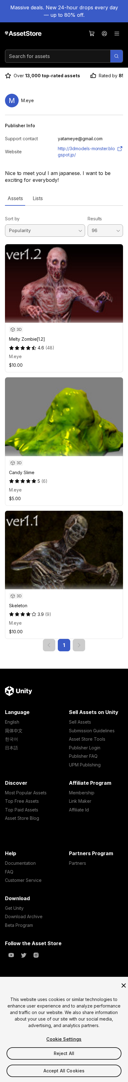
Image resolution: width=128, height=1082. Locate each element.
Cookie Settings (63, 1039)
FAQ (9, 871)
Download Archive (24, 916)
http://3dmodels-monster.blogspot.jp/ (86, 151)
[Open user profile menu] (104, 33)
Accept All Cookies (64, 1070)
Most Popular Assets (26, 792)
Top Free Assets (22, 801)
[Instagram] (36, 955)
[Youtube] (11, 955)
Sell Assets (80, 722)
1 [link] (64, 645)
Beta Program (19, 925)
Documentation (20, 863)
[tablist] (64, 198)
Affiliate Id (79, 809)
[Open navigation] (117, 33)
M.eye (15, 356)
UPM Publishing (85, 764)
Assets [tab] (15, 198)
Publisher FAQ (83, 756)
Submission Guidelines (92, 730)
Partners (77, 863)
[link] (49, 645)
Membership (81, 792)
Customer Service (23, 880)
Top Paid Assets (21, 809)
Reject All (64, 1053)
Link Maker (80, 801)
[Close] (123, 985)
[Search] (116, 56)
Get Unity (14, 908)
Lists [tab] (38, 198)
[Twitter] (23, 955)
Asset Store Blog (22, 818)
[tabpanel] (64, 428)
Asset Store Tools (87, 739)
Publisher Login (84, 747)
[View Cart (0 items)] (92, 33)
